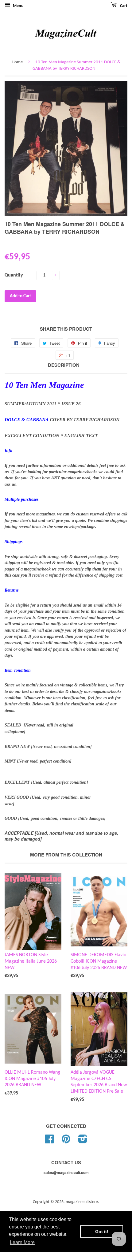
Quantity (14, 275)
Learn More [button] (22, 1242)
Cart (123, 6)
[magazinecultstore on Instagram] (82, 1141)
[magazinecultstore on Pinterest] (66, 1141)
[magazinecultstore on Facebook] (49, 1141)
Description (64, 365)
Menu (18, 6)
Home (17, 62)
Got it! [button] (101, 1231)
